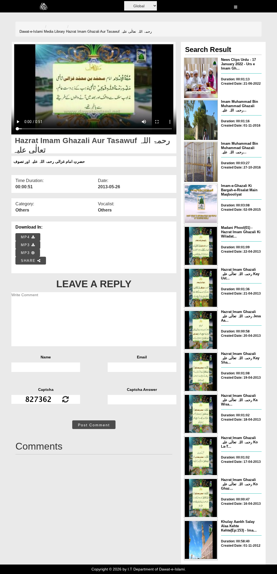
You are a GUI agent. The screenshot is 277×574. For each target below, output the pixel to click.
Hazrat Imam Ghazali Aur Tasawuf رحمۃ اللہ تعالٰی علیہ (109, 31)
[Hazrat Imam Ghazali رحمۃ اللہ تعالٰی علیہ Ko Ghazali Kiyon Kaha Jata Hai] (201, 498)
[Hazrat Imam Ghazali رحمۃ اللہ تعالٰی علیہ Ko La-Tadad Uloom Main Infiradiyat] (201, 456)
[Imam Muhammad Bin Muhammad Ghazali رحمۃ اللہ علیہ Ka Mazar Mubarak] (201, 120)
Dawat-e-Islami (31, 31)
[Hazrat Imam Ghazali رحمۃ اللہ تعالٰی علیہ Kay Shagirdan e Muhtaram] (201, 372)
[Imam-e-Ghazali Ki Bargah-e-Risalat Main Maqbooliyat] (201, 204)
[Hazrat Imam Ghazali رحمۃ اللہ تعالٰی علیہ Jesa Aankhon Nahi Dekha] (201, 330)
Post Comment (94, 425)
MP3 (26, 245)
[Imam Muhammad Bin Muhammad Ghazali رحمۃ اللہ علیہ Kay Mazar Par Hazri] (201, 161)
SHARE (29, 261)
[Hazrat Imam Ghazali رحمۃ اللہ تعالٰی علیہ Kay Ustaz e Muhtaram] (201, 288)
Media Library (54, 31)
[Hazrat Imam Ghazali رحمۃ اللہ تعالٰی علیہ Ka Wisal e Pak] (201, 414)
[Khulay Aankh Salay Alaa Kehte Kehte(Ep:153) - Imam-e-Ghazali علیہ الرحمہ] (201, 540)
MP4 (26, 237)
